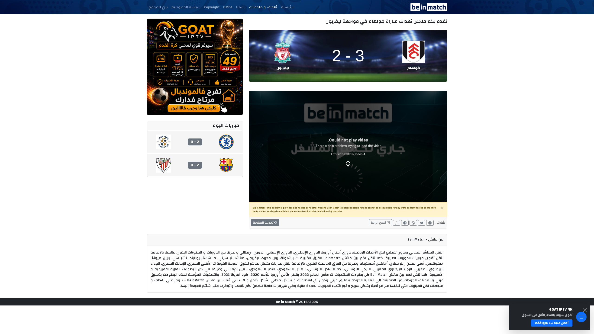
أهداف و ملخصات (263, 7)
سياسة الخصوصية (185, 7)
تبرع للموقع (158, 7)
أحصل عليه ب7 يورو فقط (551, 323)
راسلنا (240, 7)
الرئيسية (287, 7)
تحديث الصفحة (263, 223)
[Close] (442, 208)
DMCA (227, 7)
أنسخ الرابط (379, 223)
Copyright (212, 7)
